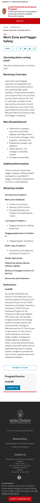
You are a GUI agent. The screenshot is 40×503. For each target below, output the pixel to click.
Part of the (20, 431)
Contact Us (12, 388)
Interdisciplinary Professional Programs (20, 443)
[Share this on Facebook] (20, 48)
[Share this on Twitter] (25, 48)
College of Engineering (20, 447)
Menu (18, 21)
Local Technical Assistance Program (22, 8)
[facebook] (19, 477)
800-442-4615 (23, 472)
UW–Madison (15, 2)
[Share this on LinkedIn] (29, 48)
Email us (20, 470)
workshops (15, 27)
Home (5, 27)
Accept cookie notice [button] (20, 499)
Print (7, 49)
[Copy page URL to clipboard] (34, 48)
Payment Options (20, 368)
